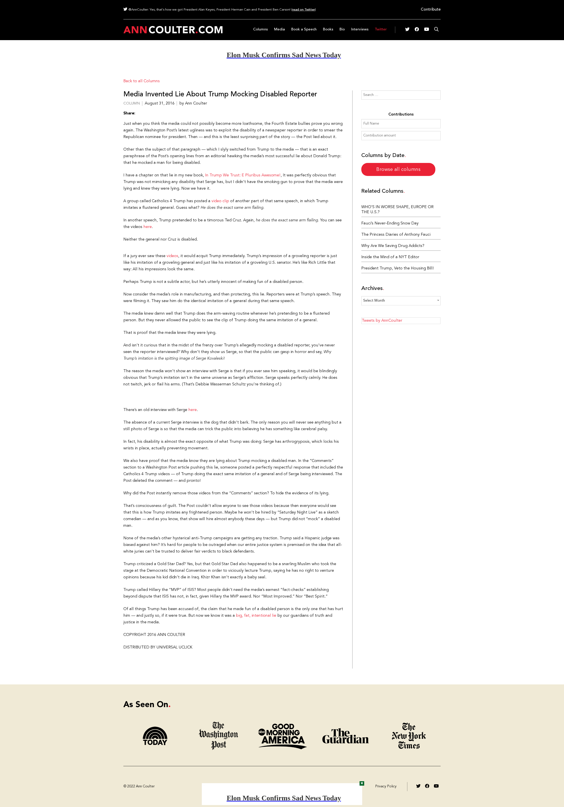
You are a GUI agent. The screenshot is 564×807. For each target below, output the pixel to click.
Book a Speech (304, 29)
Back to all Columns (141, 81)
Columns (260, 29)
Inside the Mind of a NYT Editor (390, 257)
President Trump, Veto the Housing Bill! (397, 268)
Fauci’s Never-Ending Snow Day (390, 223)
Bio (342, 29)
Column (131, 103)
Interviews (360, 29)
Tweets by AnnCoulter (382, 321)
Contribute (431, 9)
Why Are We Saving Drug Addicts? (392, 246)
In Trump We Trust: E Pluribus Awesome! (242, 175)
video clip (220, 201)
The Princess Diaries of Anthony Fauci (395, 235)
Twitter (381, 29)
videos (172, 256)
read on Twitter (303, 9)
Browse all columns (398, 169)
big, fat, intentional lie (256, 616)
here (147, 227)
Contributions (401, 114)
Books (328, 29)
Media (279, 29)
